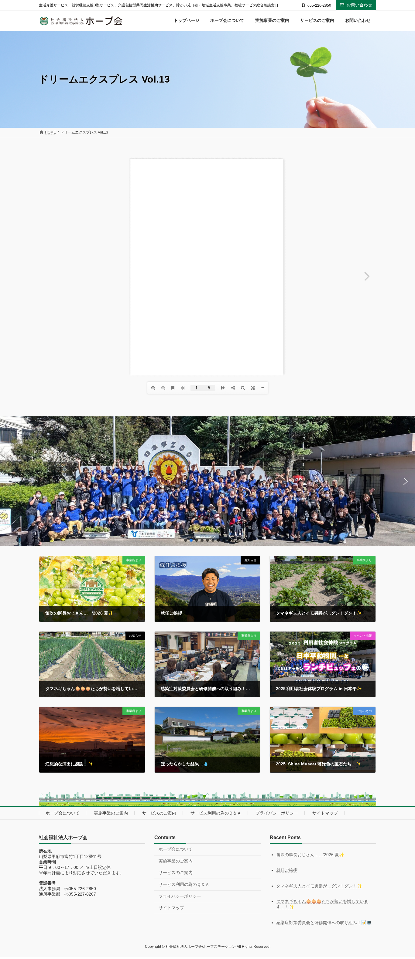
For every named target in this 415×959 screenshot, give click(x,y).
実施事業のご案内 (111, 813)
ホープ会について (63, 813)
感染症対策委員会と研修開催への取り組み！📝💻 (324, 922)
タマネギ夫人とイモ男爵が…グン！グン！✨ (319, 885)
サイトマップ (325, 813)
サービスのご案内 (159, 813)
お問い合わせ (359, 4)
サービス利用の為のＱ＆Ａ (215, 813)
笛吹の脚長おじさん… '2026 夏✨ (310, 854)
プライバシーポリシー (277, 813)
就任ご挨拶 (286, 870)
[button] (9, 481)
